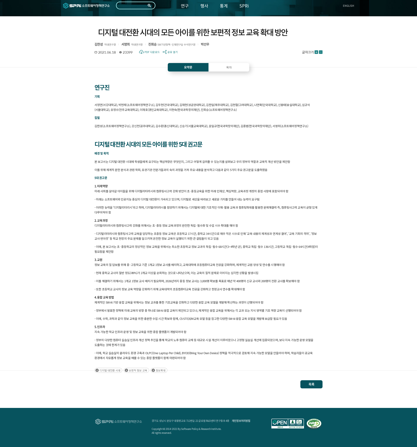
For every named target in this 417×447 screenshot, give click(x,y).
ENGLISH (348, 5)
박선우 (205, 44)
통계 (224, 6)
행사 (204, 6)
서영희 (125, 44)
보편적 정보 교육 (138, 370)
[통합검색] (149, 5)
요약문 (188, 67)
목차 (229, 67)
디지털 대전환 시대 (110, 370)
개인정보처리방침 (241, 421)
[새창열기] (287, 423)
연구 (185, 6)
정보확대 (160, 370)
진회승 (152, 44)
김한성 (98, 44)
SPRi (244, 6)
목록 (311, 384)
